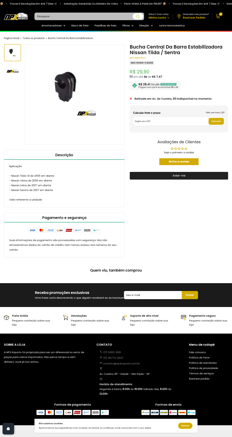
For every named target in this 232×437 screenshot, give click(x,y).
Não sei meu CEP (215, 112)
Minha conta (158, 18)
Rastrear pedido (199, 378)
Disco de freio (80, 25)
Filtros (126, 25)
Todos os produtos (34, 38)
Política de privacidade (203, 368)
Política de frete (199, 357)
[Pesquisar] (138, 16)
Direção (144, 25)
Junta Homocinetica (172, 25)
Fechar (185, 425)
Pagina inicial (11, 38)
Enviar (190, 295)
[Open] (8, 428)
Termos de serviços (201, 373)
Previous (24, 94)
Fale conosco (197, 352)
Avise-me (179, 176)
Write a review (179, 161)
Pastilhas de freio (106, 25)
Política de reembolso (203, 363)
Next (125, 94)
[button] (220, 16)
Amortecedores (51, 25)
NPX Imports (138, 58)
